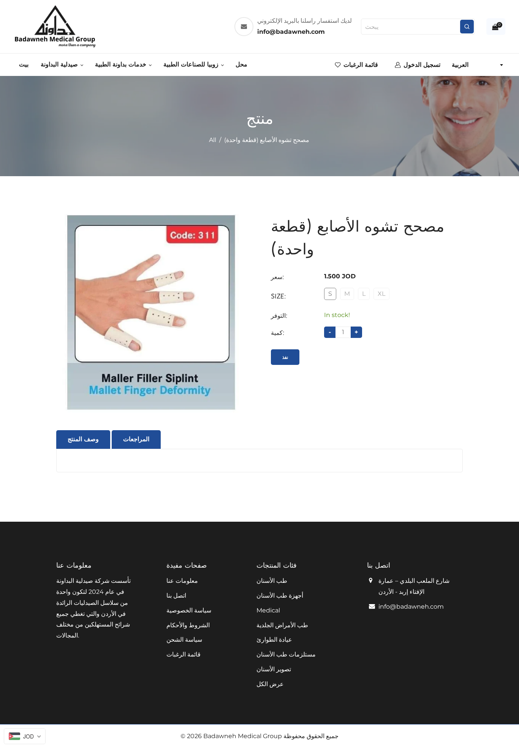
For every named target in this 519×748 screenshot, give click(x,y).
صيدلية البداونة (60, 64)
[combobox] (477, 65)
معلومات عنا (182, 580)
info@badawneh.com (411, 606)
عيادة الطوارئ (274, 639)
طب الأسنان (271, 580)
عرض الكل (270, 684)
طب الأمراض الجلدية (282, 625)
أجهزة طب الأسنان (279, 595)
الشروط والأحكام (188, 625)
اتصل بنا (176, 595)
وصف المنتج (83, 439)
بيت (23, 64)
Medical (268, 610)
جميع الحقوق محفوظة (311, 736)
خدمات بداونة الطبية (121, 64)
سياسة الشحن (184, 639)
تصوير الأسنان (273, 669)
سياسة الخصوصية (188, 610)
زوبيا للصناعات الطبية (191, 64)
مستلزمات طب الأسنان (286, 654)
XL (381, 293)
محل (241, 64)
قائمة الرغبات (183, 654)
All (212, 140)
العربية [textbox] (460, 64)
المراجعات (136, 439)
